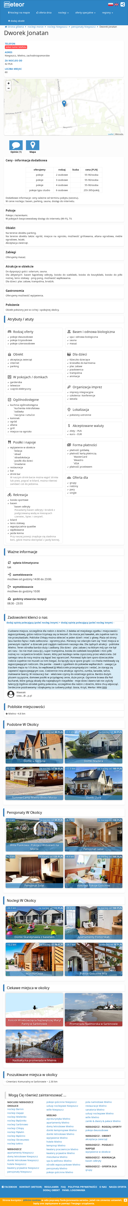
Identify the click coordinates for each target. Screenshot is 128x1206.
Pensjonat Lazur (94, 849)
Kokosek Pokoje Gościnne (93, 885)
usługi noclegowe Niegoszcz (62, 1105)
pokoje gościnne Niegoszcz (61, 1102)
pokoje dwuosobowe (97, 1130)
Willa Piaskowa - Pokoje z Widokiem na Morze (34, 847)
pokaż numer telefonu (16, 47)
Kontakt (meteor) (30, 1186)
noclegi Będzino (16, 1135)
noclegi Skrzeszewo (18, 1139)
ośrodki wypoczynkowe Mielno (63, 1164)
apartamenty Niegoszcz (20, 1152)
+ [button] (9, 83)
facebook (10, 1186)
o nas (103, 1186)
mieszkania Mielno (56, 1157)
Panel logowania (73, 1190)
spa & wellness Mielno (59, 1160)
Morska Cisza (34, 973)
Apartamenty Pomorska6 (94, 937)
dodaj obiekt (51, 1190)
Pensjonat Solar (34, 885)
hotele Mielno (54, 1141)
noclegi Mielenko (16, 1116)
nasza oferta (117, 1186)
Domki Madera (93, 761)
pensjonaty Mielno (56, 1168)
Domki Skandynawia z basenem (34, 937)
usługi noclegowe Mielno (100, 1113)
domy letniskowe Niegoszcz (22, 1156)
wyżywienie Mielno (57, 1137)
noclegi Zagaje (15, 1113)
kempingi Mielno (55, 1145)
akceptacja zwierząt (96, 1139)
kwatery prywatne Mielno (60, 1153)
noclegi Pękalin (15, 1132)
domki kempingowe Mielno (61, 1130)
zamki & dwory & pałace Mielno (103, 1121)
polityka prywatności (82, 1186)
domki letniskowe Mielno (60, 1134)
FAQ (63, 1186)
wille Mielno (92, 1117)
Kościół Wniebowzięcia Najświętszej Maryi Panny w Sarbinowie (34, 1022)
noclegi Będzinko (16, 1120)
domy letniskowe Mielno (60, 1126)
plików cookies (32, 1200)
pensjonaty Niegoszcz (19, 1171)
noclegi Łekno (15, 1143)
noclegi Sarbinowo (17, 1124)
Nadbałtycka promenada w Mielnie (34, 1060)
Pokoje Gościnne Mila (93, 973)
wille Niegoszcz (55, 1109)
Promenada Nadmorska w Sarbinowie (94, 1024)
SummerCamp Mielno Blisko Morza (34, 797)
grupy (89, 1169)
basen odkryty (93, 1160)
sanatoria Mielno (95, 1109)
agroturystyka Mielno (58, 1118)
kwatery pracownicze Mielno (62, 1149)
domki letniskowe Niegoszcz (23, 1160)
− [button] (9, 88)
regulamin (51, 1186)
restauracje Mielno (96, 1105)
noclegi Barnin (15, 1109)
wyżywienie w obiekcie (98, 1151)
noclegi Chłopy (15, 1128)
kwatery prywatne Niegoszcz (23, 1167)
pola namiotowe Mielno (99, 1102)
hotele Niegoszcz (16, 1164)
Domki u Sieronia (34, 761)
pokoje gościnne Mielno (59, 1172)
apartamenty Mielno (57, 1122)
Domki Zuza (93, 797)
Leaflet (111, 134)
